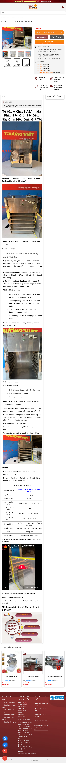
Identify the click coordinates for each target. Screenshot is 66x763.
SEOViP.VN (35, 760)
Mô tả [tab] (3, 96)
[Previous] (1, 669)
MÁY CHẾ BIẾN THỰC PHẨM (13, 17)
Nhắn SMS (57, 37)
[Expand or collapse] (40, 102)
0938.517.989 (22, 710)
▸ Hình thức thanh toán (8, 702)
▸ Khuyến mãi (5, 725)
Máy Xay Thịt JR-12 (11, 676)
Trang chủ (3, 17)
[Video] (5, 43)
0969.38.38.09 (42, 37)
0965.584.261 (22, 717)
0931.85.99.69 (46, 66)
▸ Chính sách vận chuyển (9, 722)
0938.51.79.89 (46, 70)
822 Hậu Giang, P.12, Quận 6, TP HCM (49, 59)
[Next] (30, 41)
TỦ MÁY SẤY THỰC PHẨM (25, 17)
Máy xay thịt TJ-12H (33, 676)
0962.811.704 (46, 68)
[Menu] (2, 7)
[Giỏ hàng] (63, 6)
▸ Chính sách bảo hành (8, 714)
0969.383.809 (7, 680)
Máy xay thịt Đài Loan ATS (54, 676)
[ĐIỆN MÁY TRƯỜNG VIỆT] (33, 6)
